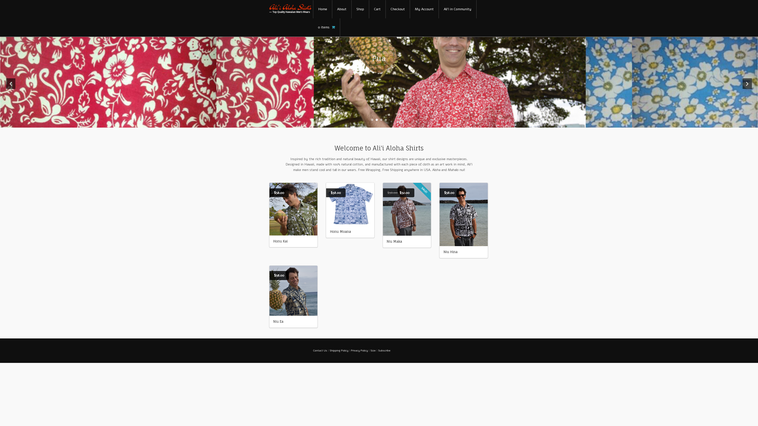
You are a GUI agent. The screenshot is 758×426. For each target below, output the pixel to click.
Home (322, 9)
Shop (360, 9)
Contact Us (320, 350)
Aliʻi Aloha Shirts (290, 7)
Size (373, 350)
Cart (377, 9)
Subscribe (384, 350)
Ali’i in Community (457, 9)
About (341, 9)
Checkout (398, 9)
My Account (424, 9)
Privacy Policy (359, 350)
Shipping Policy (339, 350)
